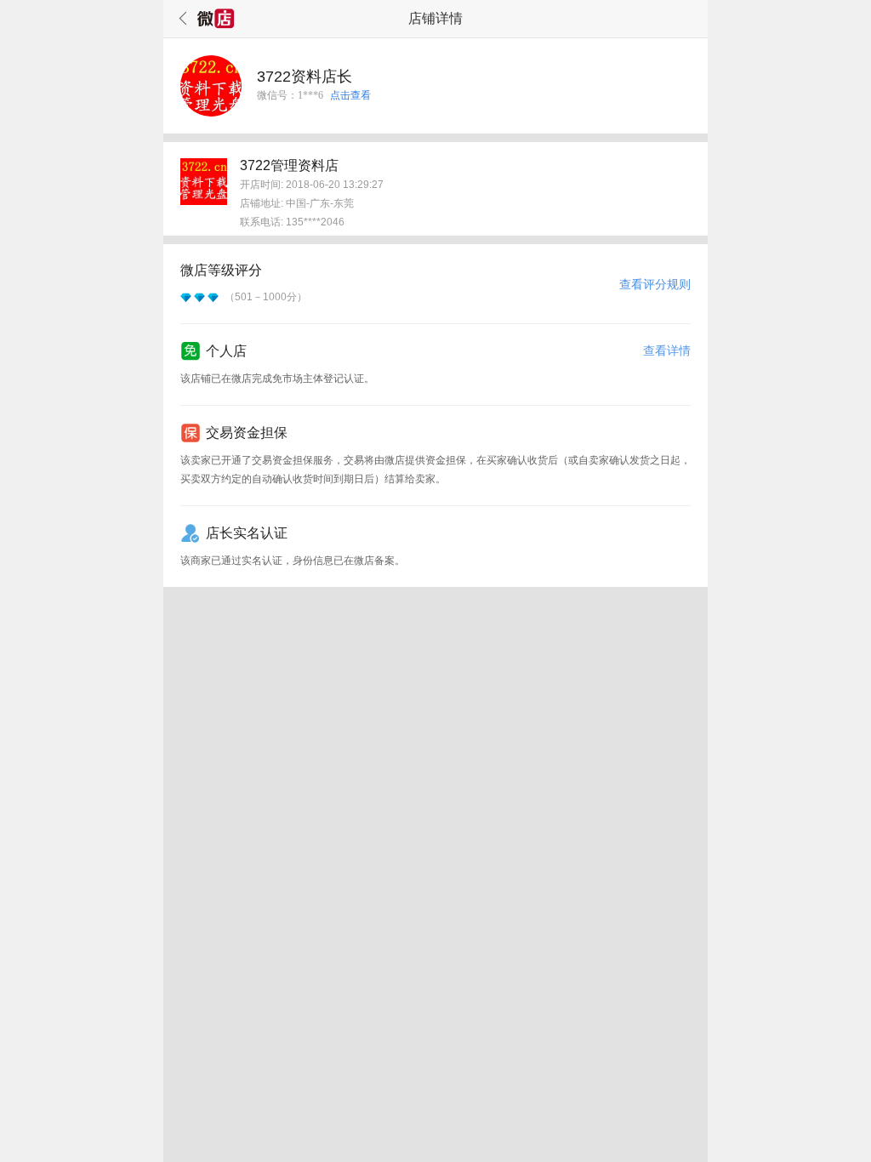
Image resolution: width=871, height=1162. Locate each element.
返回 (180, 18)
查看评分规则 (655, 284)
